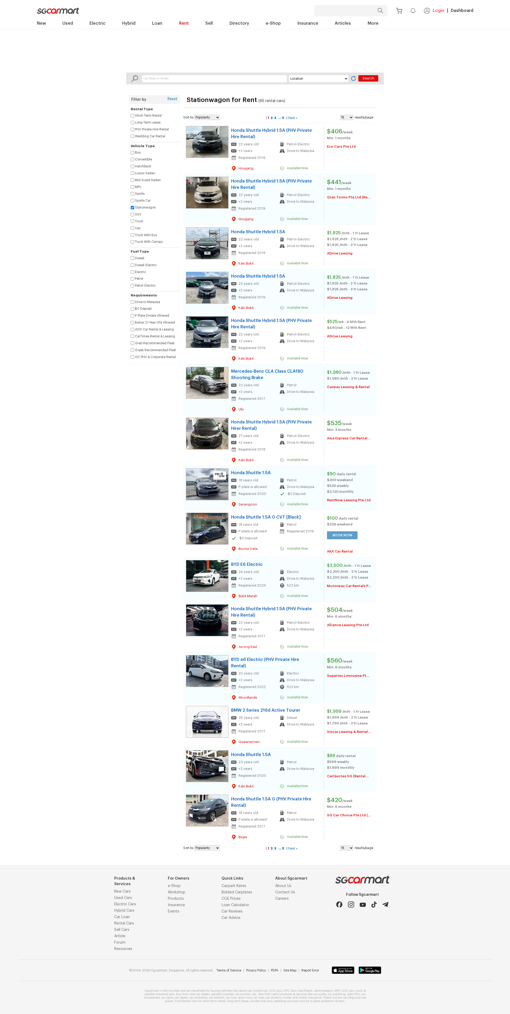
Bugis (243, 837)
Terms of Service (228, 970)
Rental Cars (124, 923)
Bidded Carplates (237, 892)
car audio (319, 994)
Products (176, 899)
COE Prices (231, 899)
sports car (245, 990)
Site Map (289, 970)
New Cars (122, 891)
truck (359, 990)
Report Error (310, 970)
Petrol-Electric (298, 144)
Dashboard (462, 11)
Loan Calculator (235, 905)
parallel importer (222, 994)
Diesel (292, 717)
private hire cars (261, 1001)
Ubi (241, 409)
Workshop (176, 892)
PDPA (274, 970)
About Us (283, 886)
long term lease (238, 1001)
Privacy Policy (256, 970)
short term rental (214, 1001)
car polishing (337, 994)
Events (173, 911)
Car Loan (122, 917)
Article (119, 936)
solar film (353, 994)
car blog (348, 997)
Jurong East (248, 646)
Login (438, 11)
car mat (258, 997)
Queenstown (249, 742)
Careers (282, 899)
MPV (337, 990)
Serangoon (248, 504)
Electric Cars (125, 904)
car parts (167, 997)
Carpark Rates (234, 886)
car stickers (273, 997)
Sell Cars (121, 930)
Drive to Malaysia (300, 150)
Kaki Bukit (246, 263)
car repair (181, 997)
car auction (243, 994)
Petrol (291, 385)
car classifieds (195, 990)
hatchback (305, 990)
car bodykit (216, 997)
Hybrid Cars (124, 911)
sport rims (245, 997)
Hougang (246, 168)
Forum (119, 942)
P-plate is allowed (253, 487)
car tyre (231, 997)
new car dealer (200, 994)
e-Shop (174, 886)
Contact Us (285, 892)
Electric (293, 572)
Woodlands (248, 697)
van (351, 990)
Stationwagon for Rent (222, 100)
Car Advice (231, 918)
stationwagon (323, 990)
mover (287, 997)
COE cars (275, 990)
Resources (123, 949)
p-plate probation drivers (327, 1001)
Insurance (176, 905)
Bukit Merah (248, 596)
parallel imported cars (159, 994)
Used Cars (123, 898)
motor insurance (310, 997)
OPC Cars (289, 990)
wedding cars (283, 1001)
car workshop (198, 997)
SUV (344, 990)
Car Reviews (232, 911)
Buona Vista (248, 548)
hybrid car (260, 990)
